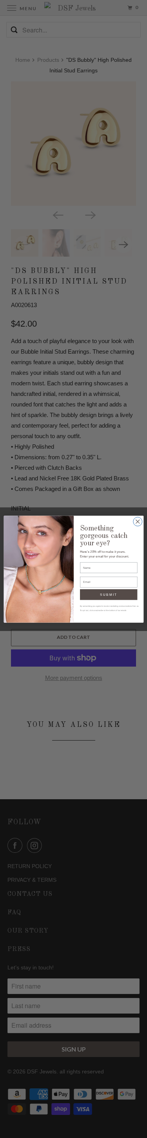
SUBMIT (108, 594)
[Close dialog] (137, 521)
